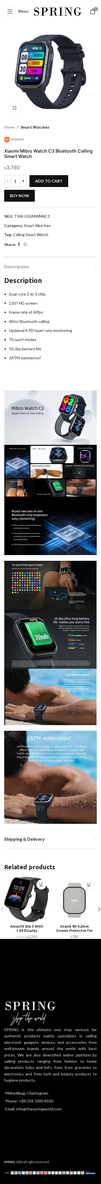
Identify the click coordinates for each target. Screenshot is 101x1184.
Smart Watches (34, 127)
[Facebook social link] (19, 244)
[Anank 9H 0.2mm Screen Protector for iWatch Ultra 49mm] (74, 899)
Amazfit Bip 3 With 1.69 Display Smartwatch (26, 930)
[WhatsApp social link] (25, 244)
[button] (41, 885)
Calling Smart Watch (30, 234)
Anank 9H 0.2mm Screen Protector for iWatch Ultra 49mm (74, 930)
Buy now (19, 195)
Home (9, 127)
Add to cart (49, 181)
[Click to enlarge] (14, 108)
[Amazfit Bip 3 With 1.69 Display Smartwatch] (26, 899)
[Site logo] (58, 10)
